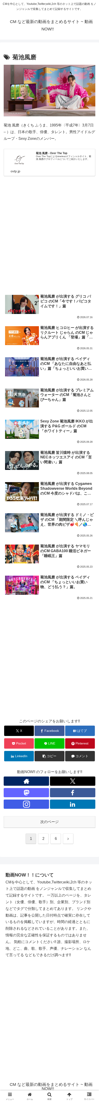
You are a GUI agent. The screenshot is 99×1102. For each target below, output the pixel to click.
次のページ (49, 822)
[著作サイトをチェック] (26, 781)
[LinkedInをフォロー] (72, 804)
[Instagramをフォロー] (26, 804)
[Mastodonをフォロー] (26, 792)
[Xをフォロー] (72, 781)
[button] (89, 760)
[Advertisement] (49, 236)
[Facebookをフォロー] (72, 792)
